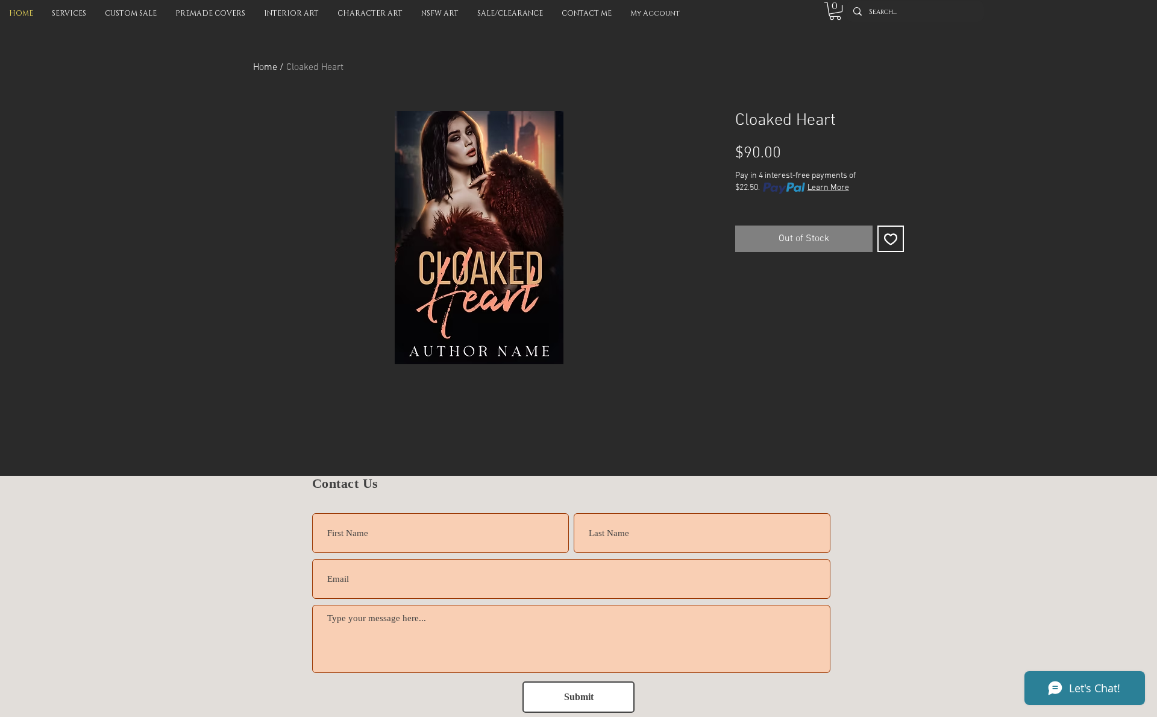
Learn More (828, 188)
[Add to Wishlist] (890, 239)
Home (265, 68)
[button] (835, 11)
